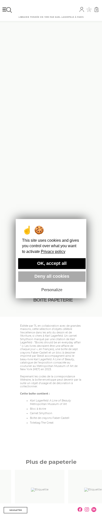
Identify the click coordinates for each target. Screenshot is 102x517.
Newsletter (15, 510)
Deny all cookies (51, 276)
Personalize (51, 290)
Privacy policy (53, 251)
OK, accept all (52, 263)
